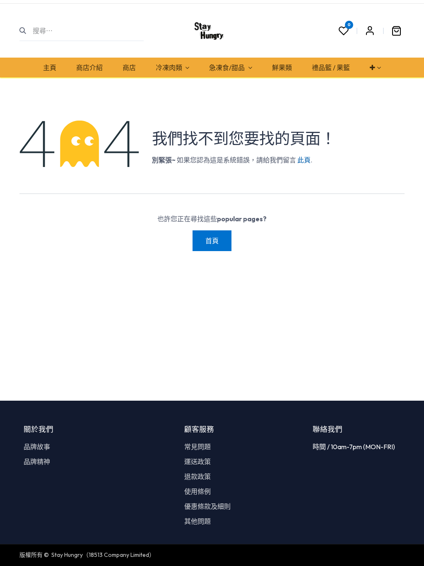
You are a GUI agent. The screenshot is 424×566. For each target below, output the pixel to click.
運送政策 (197, 461)
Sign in (369, 30)
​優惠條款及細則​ (207, 506)
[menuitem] (49, 67)
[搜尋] (26, 30)
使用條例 (197, 491)
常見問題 (197, 447)
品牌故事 (37, 447)
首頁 (212, 241)
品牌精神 (37, 461)
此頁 (304, 160)
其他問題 (197, 521)
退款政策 (197, 476)
